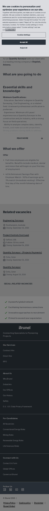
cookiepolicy (10, 30)
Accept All (23, 42)
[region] (24, 28)
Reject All (23, 48)
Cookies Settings (23, 35)
